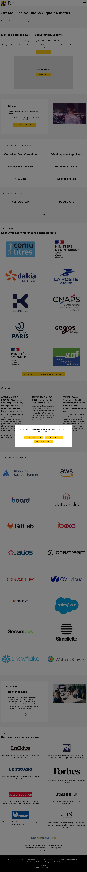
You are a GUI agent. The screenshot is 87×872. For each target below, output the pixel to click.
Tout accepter (33, 437)
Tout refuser (54, 437)
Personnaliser (43, 441)
